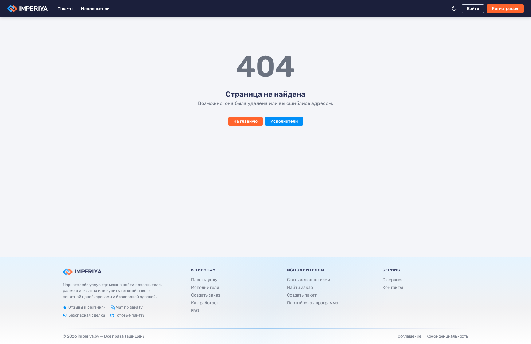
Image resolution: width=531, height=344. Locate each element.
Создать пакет (302, 295)
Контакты (393, 287)
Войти (473, 8)
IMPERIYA (33, 8)
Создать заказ (205, 295)
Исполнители (95, 8)
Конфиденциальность (447, 336)
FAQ (195, 310)
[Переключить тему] (454, 9)
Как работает (205, 303)
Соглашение (409, 336)
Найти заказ (300, 287)
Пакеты (65, 8)
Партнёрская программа (312, 303)
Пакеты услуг (205, 279)
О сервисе (393, 279)
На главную (246, 121)
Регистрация (505, 8)
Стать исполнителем (308, 279)
